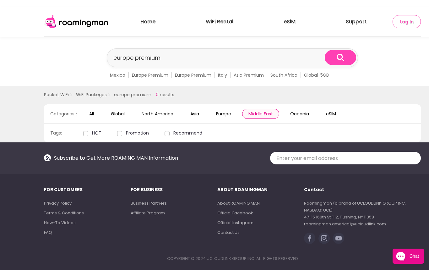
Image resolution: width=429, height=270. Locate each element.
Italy (222, 75)
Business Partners (149, 203)
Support (356, 21)
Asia (194, 114)
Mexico (117, 75)
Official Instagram (235, 223)
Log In (407, 22)
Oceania (299, 114)
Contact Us (228, 232)
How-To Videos (60, 223)
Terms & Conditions (64, 213)
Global (118, 114)
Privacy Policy (58, 203)
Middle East (260, 114)
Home (147, 21)
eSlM (290, 21)
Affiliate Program (148, 213)
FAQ (48, 232)
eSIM (331, 114)
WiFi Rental (219, 21)
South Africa (283, 75)
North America (157, 114)
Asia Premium (249, 75)
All (91, 114)
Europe (223, 114)
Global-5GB (316, 75)
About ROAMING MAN (238, 203)
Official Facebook (235, 213)
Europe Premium (150, 75)
